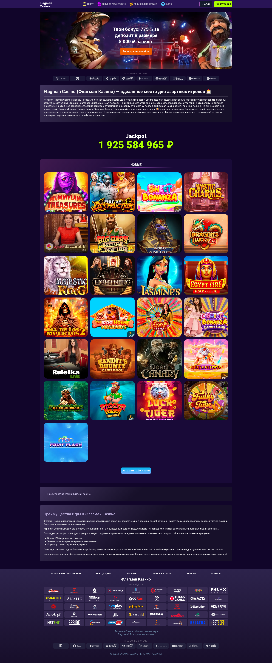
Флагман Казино (136, 579)
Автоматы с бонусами (136, 470)
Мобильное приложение (66, 573)
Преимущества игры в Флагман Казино (69, 494)
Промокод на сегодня (145, 4)
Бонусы (216, 573)
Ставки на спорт (162, 573)
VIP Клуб (131, 573)
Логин (206, 4)
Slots (168, 4)
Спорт (90, 4)
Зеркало (192, 573)
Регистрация (223, 4)
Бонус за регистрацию (114, 4)
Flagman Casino (46, 4)
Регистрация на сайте (136, 51)
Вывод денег (104, 573)
